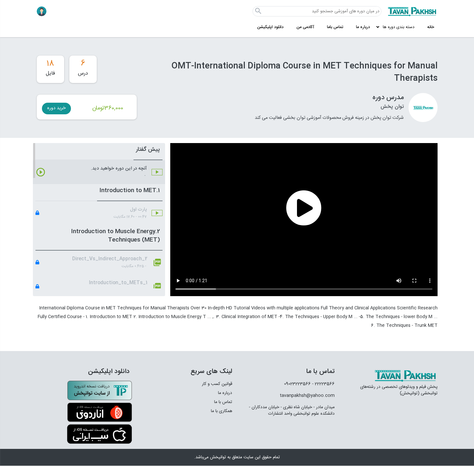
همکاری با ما (221, 411)
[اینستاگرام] (312, 431)
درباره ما (363, 27)
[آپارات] (326, 431)
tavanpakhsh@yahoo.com (307, 395)
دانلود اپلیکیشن (270, 27)
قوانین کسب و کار (217, 384)
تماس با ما (223, 402)
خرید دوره (56, 108)
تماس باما (335, 27)
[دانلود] (99, 390)
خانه (430, 27)
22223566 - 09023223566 (309, 384)
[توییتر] (297, 431)
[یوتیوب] (278, 431)
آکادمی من (305, 27)
